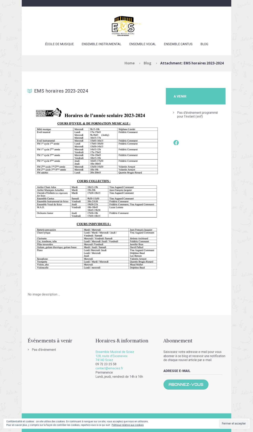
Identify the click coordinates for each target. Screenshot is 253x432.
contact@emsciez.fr (109, 368)
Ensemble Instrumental (101, 44)
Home (129, 63)
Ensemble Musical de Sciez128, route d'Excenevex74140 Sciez (114, 356)
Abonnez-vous (186, 384)
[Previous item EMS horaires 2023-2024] (61, 190)
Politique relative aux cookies (128, 425)
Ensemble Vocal (142, 44)
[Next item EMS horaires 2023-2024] (127, 190)
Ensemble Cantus (178, 44)
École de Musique (59, 44)
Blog (204, 44)
